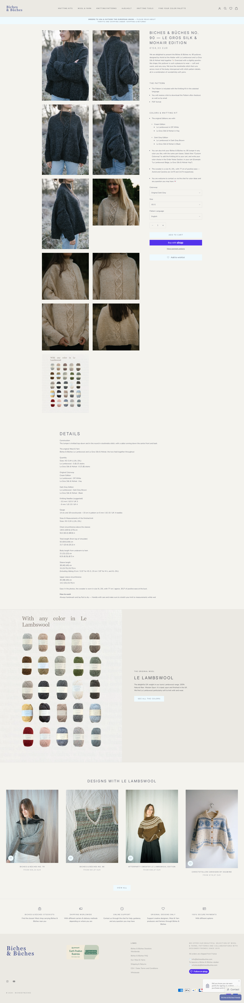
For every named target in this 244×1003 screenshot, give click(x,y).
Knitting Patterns (106, 8)
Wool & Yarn (84, 8)
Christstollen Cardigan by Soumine (212, 872)
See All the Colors (149, 699)
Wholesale (135, 972)
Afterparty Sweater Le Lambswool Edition (152, 867)
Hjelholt (127, 8)
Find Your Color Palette (172, 8)
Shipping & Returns (138, 964)
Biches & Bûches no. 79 (32, 867)
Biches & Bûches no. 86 (92, 867)
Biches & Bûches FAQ (139, 956)
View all (122, 888)
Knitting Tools (145, 8)
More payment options (176, 249)
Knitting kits (65, 8)
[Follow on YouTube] (14, 981)
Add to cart (176, 235)
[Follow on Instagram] (7, 981)
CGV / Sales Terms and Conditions (144, 968)
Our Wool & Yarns (138, 960)
